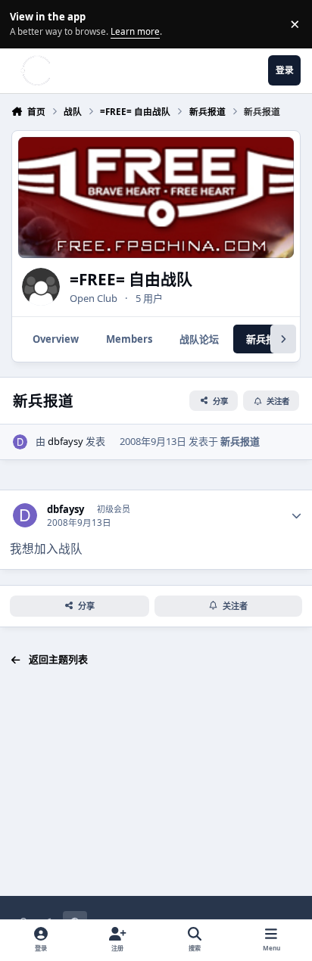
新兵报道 (240, 441)
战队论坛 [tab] (199, 339)
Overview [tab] (56, 339)
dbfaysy (65, 441)
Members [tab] (129, 339)
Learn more (26, 23)
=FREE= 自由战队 (131, 279)
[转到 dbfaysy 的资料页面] (20, 441)
